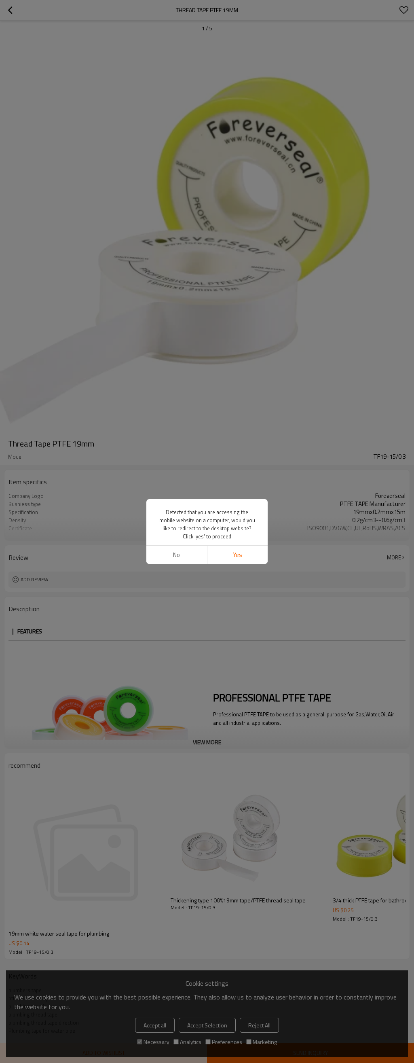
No (176, 554)
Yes (237, 554)
